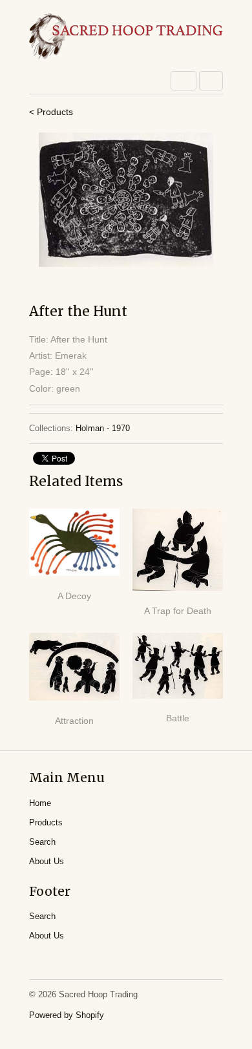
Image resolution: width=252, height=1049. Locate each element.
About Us (46, 861)
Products (46, 822)
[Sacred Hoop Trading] (126, 37)
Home (40, 803)
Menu (183, 80)
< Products (51, 112)
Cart (211, 80)
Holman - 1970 (103, 428)
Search (42, 842)
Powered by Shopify (66, 1015)
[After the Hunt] (126, 199)
